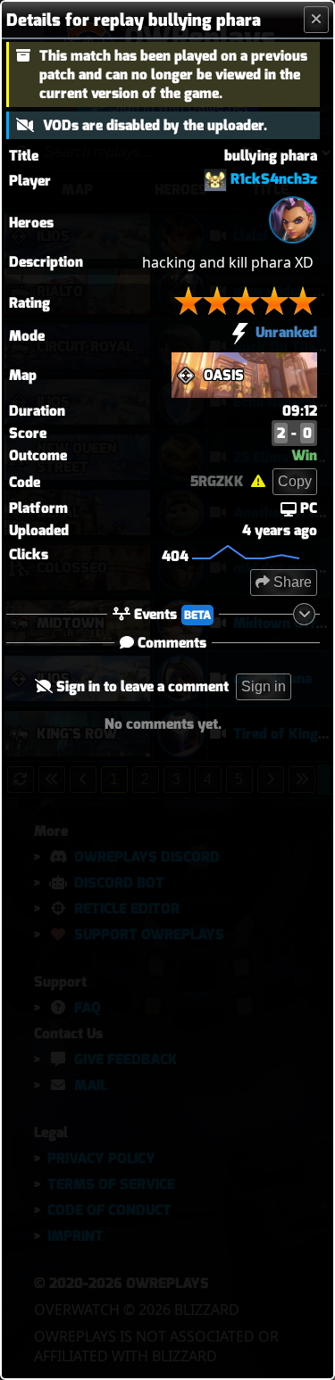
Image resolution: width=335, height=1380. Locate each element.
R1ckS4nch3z (273, 178)
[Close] (316, 19)
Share (291, 582)
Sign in (263, 686)
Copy (295, 481)
